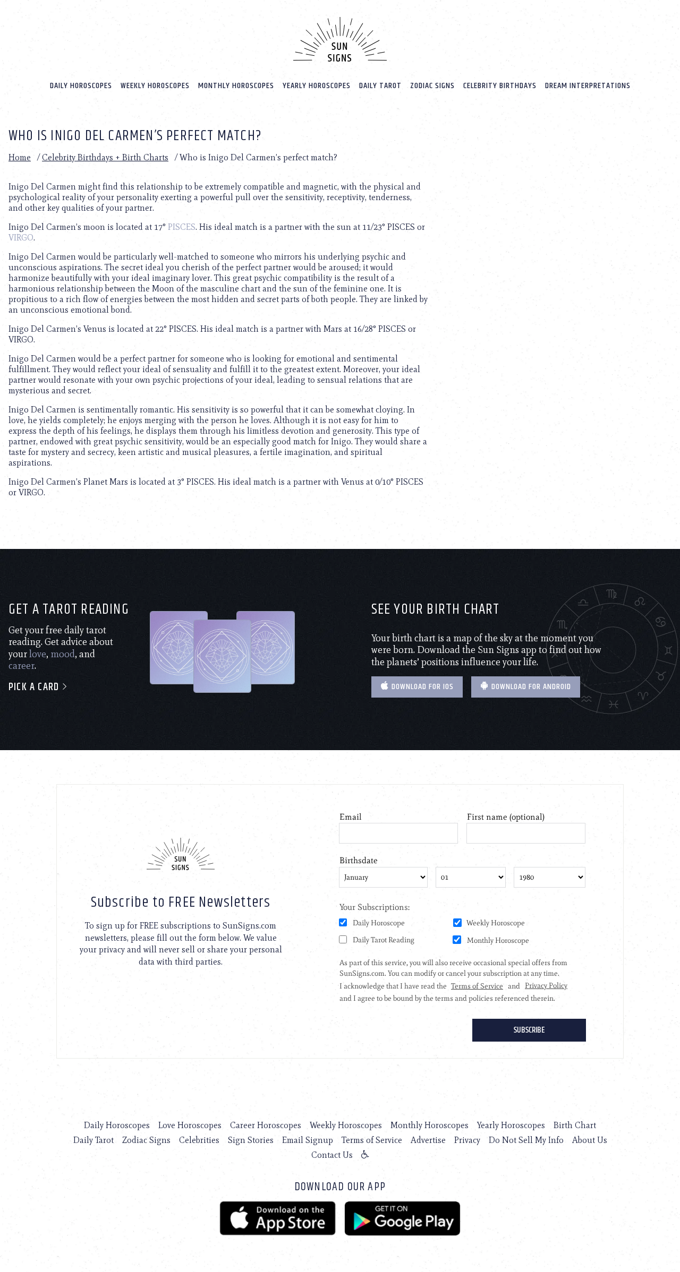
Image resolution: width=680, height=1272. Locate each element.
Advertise (428, 1140)
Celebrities (199, 1140)
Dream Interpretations (588, 85)
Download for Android (530, 686)
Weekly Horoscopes (155, 85)
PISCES (182, 227)
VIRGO (20, 238)
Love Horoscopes (190, 1125)
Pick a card (35, 687)
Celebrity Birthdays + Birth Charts (105, 157)
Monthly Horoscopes (236, 85)
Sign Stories (251, 1140)
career (21, 666)
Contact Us (332, 1155)
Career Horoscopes (265, 1125)
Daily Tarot (380, 85)
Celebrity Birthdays (500, 85)
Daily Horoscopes (81, 85)
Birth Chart (575, 1125)
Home (19, 157)
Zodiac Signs (432, 85)
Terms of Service (372, 1140)
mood (62, 654)
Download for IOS (421, 686)
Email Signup (307, 1140)
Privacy (467, 1140)
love (37, 654)
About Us (589, 1140)
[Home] (340, 39)
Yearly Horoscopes (317, 85)
